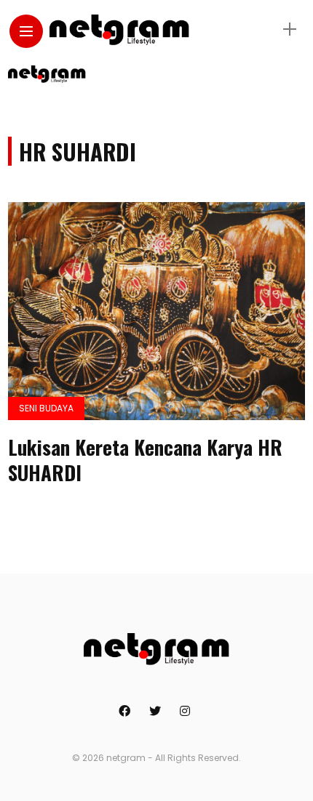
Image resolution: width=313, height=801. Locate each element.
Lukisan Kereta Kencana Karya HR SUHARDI (145, 459)
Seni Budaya (46, 408)
